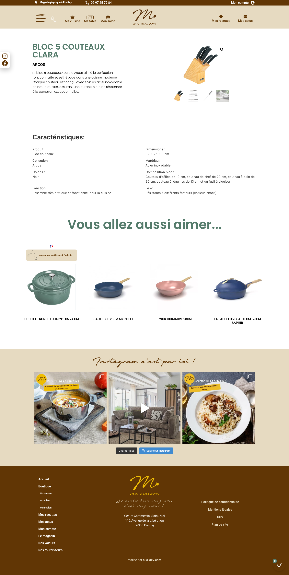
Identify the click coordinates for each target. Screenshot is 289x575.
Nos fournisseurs (50, 550)
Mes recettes (221, 21)
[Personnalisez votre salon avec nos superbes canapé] (145, 408)
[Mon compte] (253, 3)
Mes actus (245, 21)
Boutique (44, 486)
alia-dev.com (152, 560)
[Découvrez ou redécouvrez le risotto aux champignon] (218, 408)
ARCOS (38, 64)
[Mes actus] (245, 16)
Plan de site (220, 524)
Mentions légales (220, 509)
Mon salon (107, 21)
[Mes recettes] (221, 16)
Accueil (43, 479)
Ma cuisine (72, 21)
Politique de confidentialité (220, 502)
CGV (220, 517)
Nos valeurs (46, 543)
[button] (221, 49)
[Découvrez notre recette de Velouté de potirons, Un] (70, 408)
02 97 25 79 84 (101, 3)
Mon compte (240, 3)
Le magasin (46, 536)
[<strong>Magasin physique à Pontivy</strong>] (36, 2)
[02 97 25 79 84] (87, 3)
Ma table (90, 21)
